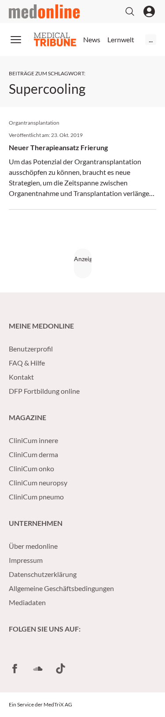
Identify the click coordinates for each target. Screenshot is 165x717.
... (151, 39)
